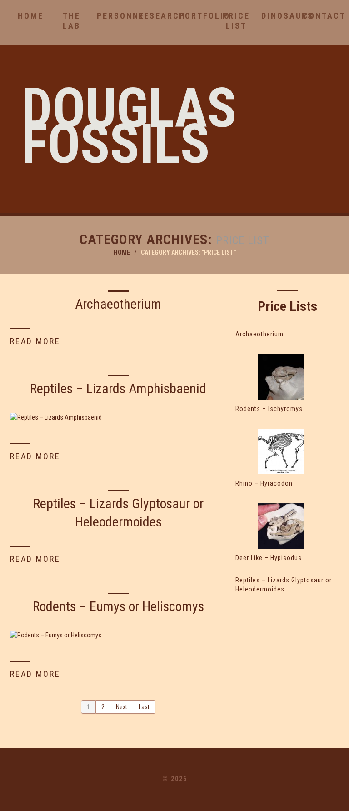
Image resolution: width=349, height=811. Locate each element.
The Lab (71, 20)
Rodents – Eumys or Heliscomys (118, 606)
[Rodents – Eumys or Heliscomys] (118, 635)
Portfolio (195, 15)
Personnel (113, 15)
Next (121, 707)
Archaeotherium (118, 304)
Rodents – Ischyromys (269, 408)
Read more (35, 341)
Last (144, 707)
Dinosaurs (277, 15)
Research (154, 15)
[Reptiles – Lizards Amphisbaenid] (118, 417)
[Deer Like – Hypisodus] (280, 526)
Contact (319, 15)
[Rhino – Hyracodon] (280, 451)
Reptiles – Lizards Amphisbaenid (118, 388)
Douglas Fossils (129, 126)
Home (31, 15)
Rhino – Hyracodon (264, 483)
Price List (236, 20)
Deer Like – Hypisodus (268, 557)
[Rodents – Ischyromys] (280, 377)
